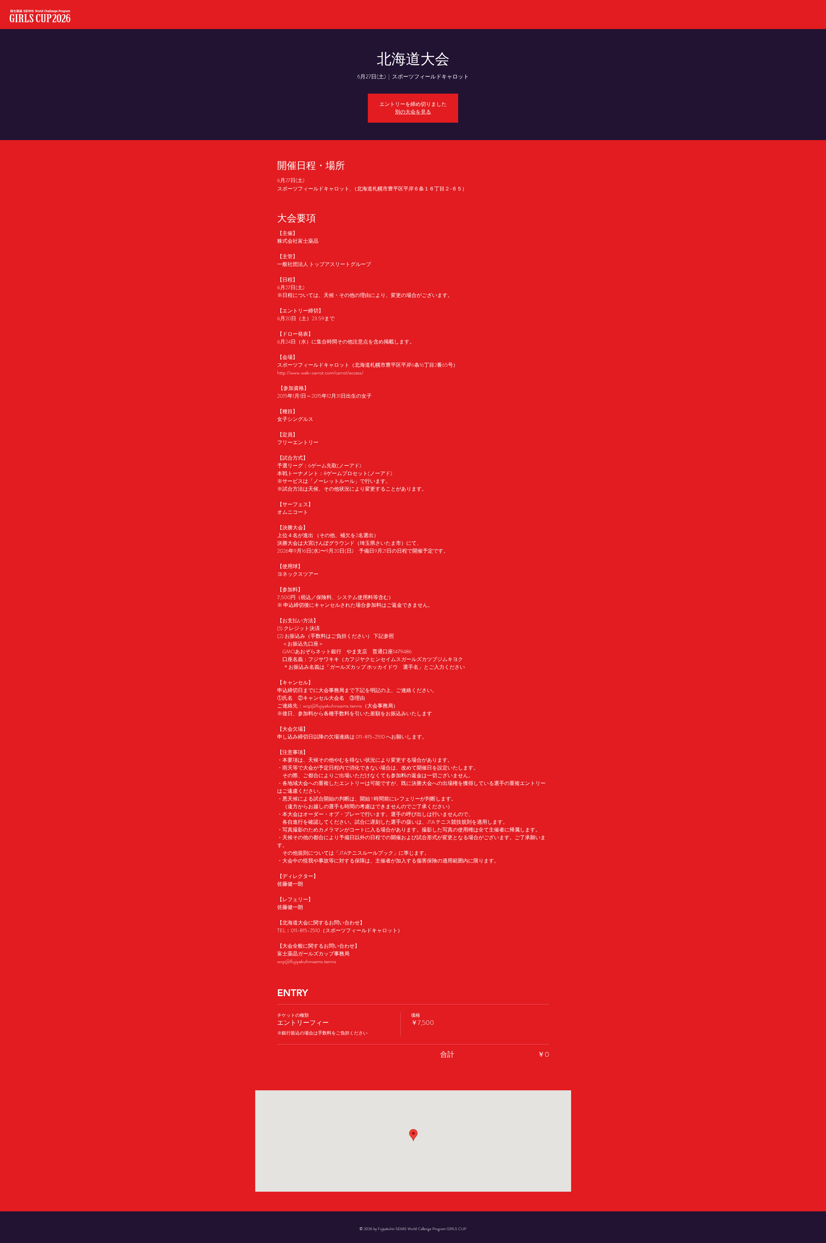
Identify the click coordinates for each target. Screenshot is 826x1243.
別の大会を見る (413, 112)
